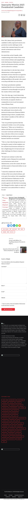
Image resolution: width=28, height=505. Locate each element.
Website (3, 297)
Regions (11, 431)
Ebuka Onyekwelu (13, 407)
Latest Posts (9, 195)
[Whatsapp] (17, 225)
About (3, 195)
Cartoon (11, 402)
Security (18, 431)
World (4, 441)
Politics (4, 431)
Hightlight (14, 229)
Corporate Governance (19, 495)
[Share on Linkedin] (24, 15)
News (22, 229)
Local (11, 420)
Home (5, 495)
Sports (18, 433)
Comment (4, 266)
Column (18, 402)
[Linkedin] (14, 225)
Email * (3, 291)
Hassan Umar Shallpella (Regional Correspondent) (11, 10)
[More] (19, 225)
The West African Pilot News (16, 436)
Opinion (4, 428)
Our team (10, 495)
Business (4, 402)
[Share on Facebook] (19, 15)
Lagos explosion (21, 418)
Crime (20, 405)
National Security (6, 423)
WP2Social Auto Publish (8, 499)
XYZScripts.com (21, 499)
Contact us (8, 496)
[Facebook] (8, 225)
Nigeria (20, 423)
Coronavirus (13, 405)
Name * (3, 285)
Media (17, 420)
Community (5, 405)
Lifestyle (5, 420)
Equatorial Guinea (6, 415)
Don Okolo (5, 407)
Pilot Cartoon (12, 428)
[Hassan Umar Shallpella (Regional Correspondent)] (5, 207)
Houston (13, 418)
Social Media (11, 433)
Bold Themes (5, 229)
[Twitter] (11, 225)
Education (15, 410)
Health (15, 415)
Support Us (20, 496)
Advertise (14, 496)
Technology (5, 436)
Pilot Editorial (21, 428)
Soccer (4, 433)
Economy (22, 407)
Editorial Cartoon (6, 410)
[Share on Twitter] (22, 15)
